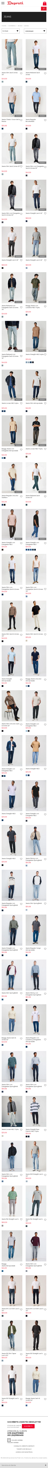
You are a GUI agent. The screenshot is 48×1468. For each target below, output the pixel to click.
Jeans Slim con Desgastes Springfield (10, 1085)
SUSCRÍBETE (28, 1426)
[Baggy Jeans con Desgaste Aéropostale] (12, 431)
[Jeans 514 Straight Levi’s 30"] (36, 1201)
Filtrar (5, 31)
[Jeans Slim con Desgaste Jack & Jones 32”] (36, 148)
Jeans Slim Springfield (34, 903)
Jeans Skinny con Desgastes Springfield (34, 859)
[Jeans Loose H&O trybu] (12, 385)
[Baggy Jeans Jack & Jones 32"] (12, 1020)
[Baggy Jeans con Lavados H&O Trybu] (36, 288)
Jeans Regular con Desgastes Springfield (10, 904)
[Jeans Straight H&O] (36, 751)
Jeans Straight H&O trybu (35, 354)
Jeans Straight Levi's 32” (34, 213)
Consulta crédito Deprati (24, 1446)
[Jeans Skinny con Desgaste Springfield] (36, 975)
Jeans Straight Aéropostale (7, 680)
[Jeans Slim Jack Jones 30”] (12, 55)
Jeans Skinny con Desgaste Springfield (33, 994)
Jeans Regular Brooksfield (31, 120)
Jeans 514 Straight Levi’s (10, 1219)
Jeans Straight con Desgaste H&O (8, 543)
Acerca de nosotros (24, 1452)
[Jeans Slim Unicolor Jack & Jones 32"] (12, 706)
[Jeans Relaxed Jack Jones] (36, 55)
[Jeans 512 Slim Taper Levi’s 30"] (12, 1336)
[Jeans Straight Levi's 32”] (36, 195)
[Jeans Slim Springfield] (36, 885)
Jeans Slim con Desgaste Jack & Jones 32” (35, 167)
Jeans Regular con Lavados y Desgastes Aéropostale (33, 1039)
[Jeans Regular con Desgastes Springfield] (12, 885)
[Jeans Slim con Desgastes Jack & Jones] (12, 569)
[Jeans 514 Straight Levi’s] (12, 1201)
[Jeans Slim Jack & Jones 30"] (12, 616)
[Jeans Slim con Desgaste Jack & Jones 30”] (12, 195)
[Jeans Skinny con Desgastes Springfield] (36, 840)
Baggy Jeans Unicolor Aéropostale (33, 680)
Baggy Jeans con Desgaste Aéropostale (10, 450)
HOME (4, 26)
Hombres (11, 26)
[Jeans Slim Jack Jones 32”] (12, 148)
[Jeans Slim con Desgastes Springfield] (12, 1066)
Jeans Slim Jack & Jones (34, 634)
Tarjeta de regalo (24, 1449)
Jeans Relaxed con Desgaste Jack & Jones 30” (10, 307)
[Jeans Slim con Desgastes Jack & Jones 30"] (36, 569)
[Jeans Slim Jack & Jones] (36, 616)
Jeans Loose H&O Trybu (34, 449)
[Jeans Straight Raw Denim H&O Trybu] (36, 1111)
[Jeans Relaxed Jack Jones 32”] (36, 478)
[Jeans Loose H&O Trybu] (36, 431)
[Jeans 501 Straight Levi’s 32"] (36, 1336)
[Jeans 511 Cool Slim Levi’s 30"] (12, 1291)
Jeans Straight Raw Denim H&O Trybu (32, 1130)
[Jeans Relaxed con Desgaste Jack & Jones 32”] (12, 336)
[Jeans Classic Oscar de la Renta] (12, 101)
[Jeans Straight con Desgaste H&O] (12, 524)
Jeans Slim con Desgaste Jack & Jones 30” (11, 214)
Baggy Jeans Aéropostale (8, 1265)
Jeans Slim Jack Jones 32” (11, 166)
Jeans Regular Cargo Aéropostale (33, 949)
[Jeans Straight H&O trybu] (36, 336)
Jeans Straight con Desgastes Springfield (10, 949)
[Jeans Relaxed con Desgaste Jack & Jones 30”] (12, 288)
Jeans (19, 26)
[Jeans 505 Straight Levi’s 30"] (36, 1156)
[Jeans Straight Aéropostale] (12, 661)
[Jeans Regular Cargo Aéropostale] (36, 930)
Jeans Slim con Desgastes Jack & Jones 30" (34, 589)
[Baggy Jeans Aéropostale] (12, 1246)
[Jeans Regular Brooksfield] (36, 101)
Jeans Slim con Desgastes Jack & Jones (10, 588)
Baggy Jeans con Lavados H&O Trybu (33, 306)
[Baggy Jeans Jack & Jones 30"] (36, 1380)
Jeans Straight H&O (33, 769)
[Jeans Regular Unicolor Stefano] (12, 478)
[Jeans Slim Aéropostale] (36, 385)
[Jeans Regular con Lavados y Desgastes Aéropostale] (36, 1020)
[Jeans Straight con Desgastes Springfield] (12, 930)
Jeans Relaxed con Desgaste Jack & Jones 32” (10, 356)
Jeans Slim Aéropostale (34, 403)
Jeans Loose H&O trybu (10, 403)
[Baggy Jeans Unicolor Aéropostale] (36, 661)
